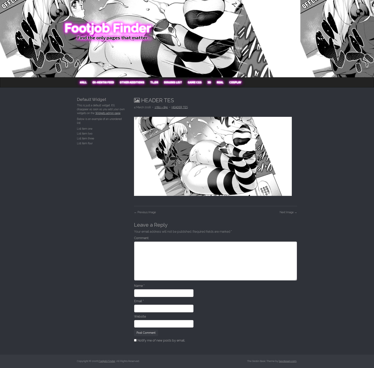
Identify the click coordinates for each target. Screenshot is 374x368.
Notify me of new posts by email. (161, 340)
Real (220, 82)
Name (139, 286)
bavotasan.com (287, 361)
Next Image (288, 212)
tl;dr (154, 82)
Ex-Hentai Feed (103, 82)
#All (83, 82)
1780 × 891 (161, 107)
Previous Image (145, 212)
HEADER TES (180, 107)
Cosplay (235, 82)
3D (209, 82)
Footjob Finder (107, 28)
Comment (141, 238)
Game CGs (195, 82)
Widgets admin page (107, 113)
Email (139, 301)
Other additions (132, 82)
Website (140, 316)
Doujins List (173, 82)
